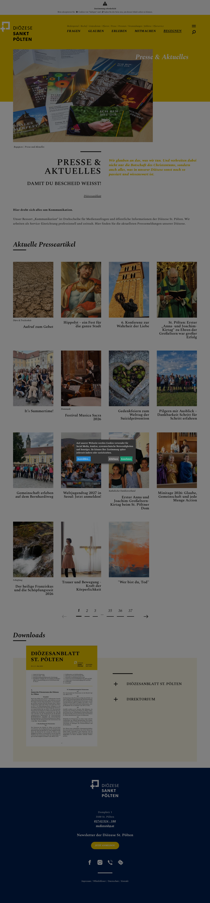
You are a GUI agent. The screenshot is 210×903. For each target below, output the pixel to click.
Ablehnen (113, 458)
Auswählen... (83, 458)
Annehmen (126, 458)
